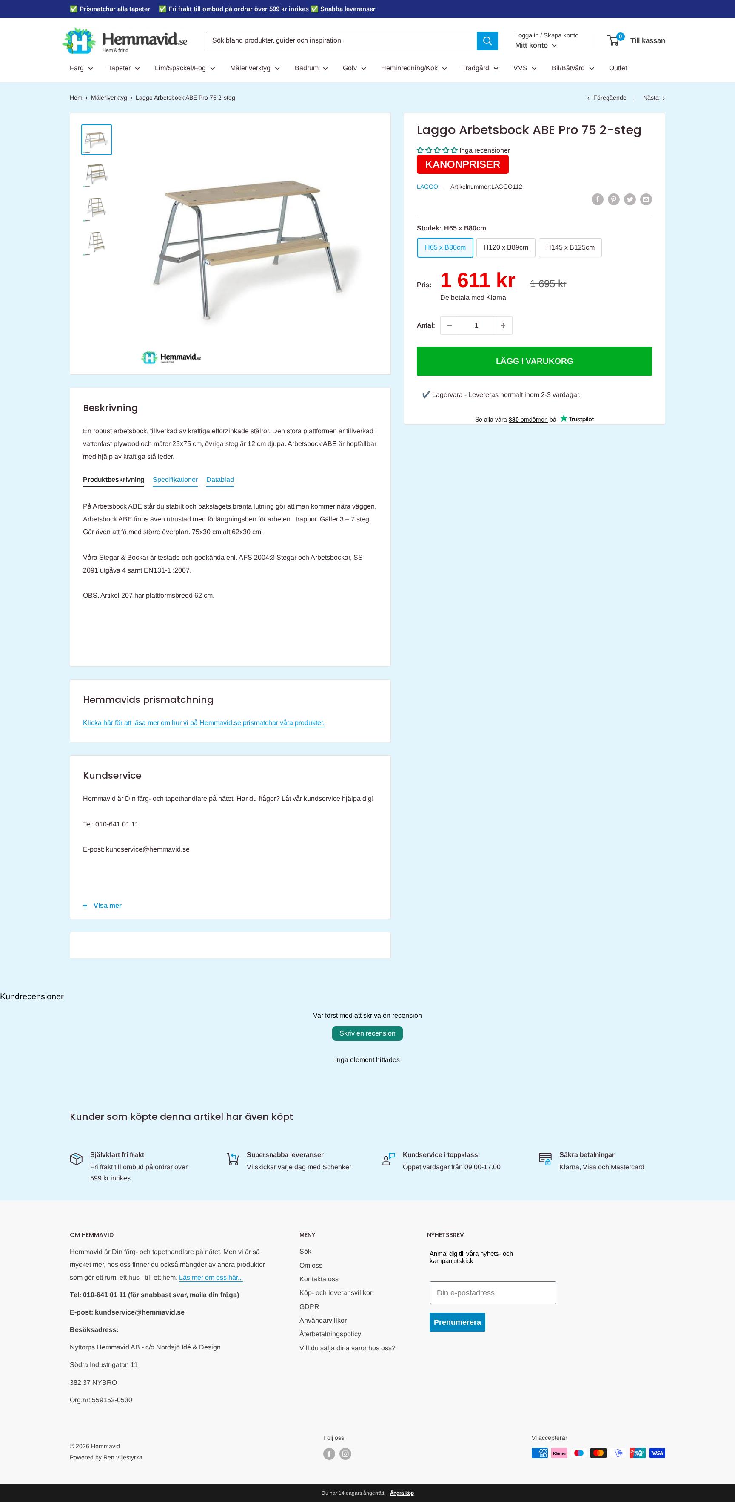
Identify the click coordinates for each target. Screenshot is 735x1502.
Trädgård (475, 68)
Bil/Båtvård (568, 68)
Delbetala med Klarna (473, 297)
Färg (77, 68)
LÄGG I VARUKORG (534, 361)
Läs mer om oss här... (211, 1277)
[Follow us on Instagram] (345, 1454)
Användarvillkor (323, 1320)
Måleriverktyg (250, 68)
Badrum (307, 68)
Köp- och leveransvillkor (335, 1292)
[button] (437, 150)
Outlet (618, 68)
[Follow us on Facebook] (329, 1454)
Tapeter (119, 68)
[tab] (113, 481)
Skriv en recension (367, 1033)
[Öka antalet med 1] (503, 325)
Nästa (651, 97)
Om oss (310, 1265)
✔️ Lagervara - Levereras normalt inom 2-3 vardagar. (501, 394)
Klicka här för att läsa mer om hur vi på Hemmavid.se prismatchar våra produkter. (204, 722)
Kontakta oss (319, 1279)
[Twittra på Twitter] (630, 199)
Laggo (427, 186)
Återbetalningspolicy (330, 1334)
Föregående (610, 97)
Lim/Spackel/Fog (180, 68)
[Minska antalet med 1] (450, 325)
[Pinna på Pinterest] (614, 199)
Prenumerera (457, 1322)
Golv (350, 68)
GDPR (309, 1306)
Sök (305, 1251)
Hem (76, 97)
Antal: (426, 325)
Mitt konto (532, 45)
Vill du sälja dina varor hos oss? (347, 1348)
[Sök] (487, 41)
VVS (520, 68)
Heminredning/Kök (409, 68)
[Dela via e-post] (646, 199)
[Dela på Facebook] (598, 199)
